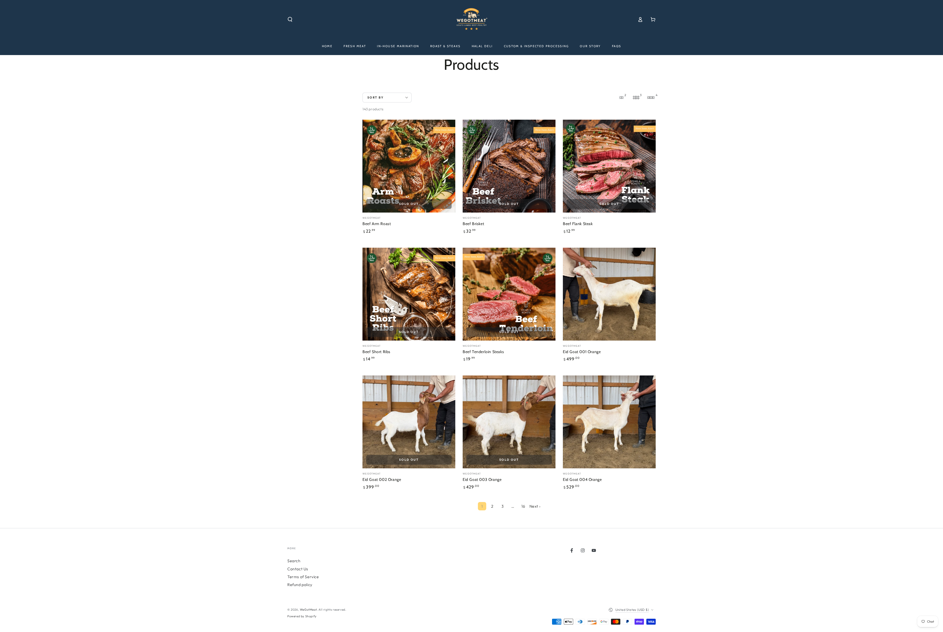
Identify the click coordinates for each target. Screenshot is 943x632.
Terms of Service (303, 576)
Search (294, 560)
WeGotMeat (308, 609)
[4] (651, 97)
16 (523, 506)
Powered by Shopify (302, 616)
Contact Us (297, 568)
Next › (535, 506)
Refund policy (299, 584)
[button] (290, 19)
